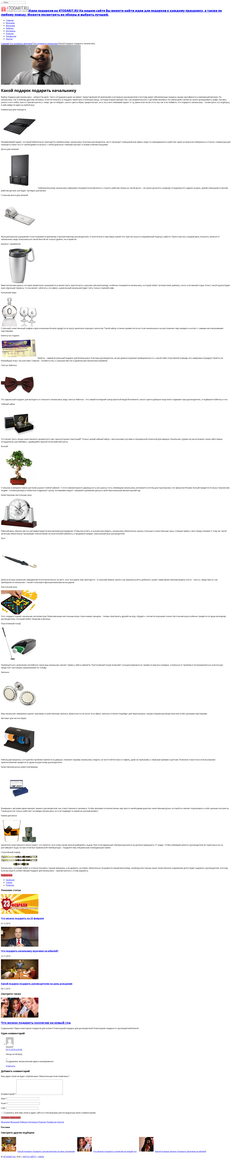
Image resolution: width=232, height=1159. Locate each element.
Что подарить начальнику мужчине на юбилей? (29, 950)
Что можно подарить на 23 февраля (22, 918)
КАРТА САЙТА (29, 1156)
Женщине (10, 25)
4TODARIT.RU (9, 1156)
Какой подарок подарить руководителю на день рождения (36, 983)
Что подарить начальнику (45, 43)
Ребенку (10, 28)
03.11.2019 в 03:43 (14, 1049)
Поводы (10, 33)
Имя (4, 1098)
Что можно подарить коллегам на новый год (36, 1023)
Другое (9, 39)
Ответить (10, 1066)
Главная (10, 20)
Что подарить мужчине (20, 43)
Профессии (11, 36)
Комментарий (8, 1094)
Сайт (3, 1108)
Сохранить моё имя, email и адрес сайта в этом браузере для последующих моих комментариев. (50, 1112)
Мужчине (10, 23)
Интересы (10, 31)
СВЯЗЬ (41, 1156)
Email (4, 1103)
